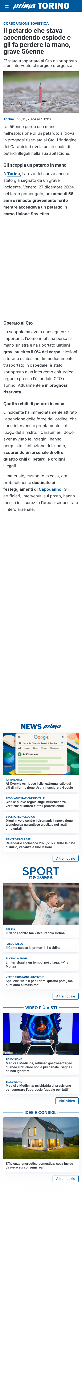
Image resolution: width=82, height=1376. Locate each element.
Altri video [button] (67, 1101)
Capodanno (50, 489)
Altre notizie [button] (65, 858)
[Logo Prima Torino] (41, 6)
